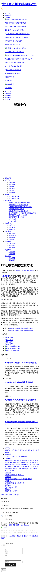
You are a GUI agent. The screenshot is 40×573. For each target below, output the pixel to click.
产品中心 (8, 17)
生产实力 (12, 227)
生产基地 (12, 184)
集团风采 (8, 15)
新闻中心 (8, 95)
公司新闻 (12, 243)
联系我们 (8, 99)
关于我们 (8, 13)
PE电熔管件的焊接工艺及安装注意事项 (21, 363)
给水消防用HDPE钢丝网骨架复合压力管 (22, 213)
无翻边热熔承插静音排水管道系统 (20, 207)
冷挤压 (17, 536)
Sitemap (26, 525)
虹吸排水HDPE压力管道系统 (18, 211)
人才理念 (12, 252)
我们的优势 (12, 235)
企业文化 (12, 190)
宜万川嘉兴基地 (14, 198)
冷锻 (21, 536)
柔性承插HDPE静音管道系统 (18, 205)
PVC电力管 (12, 221)
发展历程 (12, 186)
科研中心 (12, 225)
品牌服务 (12, 192)
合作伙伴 (12, 239)
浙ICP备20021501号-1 (16, 525)
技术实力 (8, 91)
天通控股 (12, 536)
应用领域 (12, 237)
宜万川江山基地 (14, 196)
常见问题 (12, 248)
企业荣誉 (12, 188)
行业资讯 (12, 245)
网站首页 (8, 178)
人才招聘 (12, 254)
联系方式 (12, 258)
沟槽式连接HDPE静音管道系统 (19, 203)
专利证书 (12, 229)
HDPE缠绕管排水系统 (16, 217)
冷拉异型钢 (27, 536)
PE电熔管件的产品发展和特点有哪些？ (22, 330)
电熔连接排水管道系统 (16, 209)
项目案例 (12, 233)
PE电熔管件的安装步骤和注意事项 (21, 328)
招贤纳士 (8, 97)
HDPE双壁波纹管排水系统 (18, 215)
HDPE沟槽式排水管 (10, 532)
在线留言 (12, 260)
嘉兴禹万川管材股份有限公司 (24, 270)
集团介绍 (12, 182)
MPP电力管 (12, 219)
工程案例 (8, 93)
